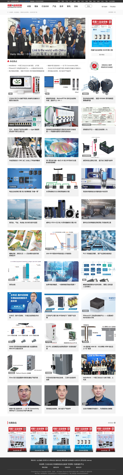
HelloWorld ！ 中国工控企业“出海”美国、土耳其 (24, 65)
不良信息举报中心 (62, 473)
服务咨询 (56, 467)
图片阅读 (101, 54)
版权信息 (58, 460)
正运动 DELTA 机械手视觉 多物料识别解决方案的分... (65, 68)
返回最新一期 (112, 12)
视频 (90, 1)
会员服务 (40, 460)
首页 (59, 1)
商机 (79, 1)
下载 (106, 1)
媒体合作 (78, 467)
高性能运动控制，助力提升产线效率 (59, 71)
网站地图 (64, 460)
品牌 (75, 1)
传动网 (11, 12)
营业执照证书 (52, 473)
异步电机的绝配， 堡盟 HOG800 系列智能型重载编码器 (26, 71)
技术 (82, 1)
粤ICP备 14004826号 (41, 473)
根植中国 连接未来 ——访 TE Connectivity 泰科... (63, 65)
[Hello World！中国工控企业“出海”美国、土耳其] (46, 38)
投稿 (88, 6)
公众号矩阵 (112, 1)
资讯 (63, 1)
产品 (67, 1)
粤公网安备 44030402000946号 (78, 473)
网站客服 (44, 467)
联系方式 (46, 460)
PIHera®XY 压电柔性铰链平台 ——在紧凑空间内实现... (26, 68)
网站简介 (33, 460)
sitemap (89, 460)
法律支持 (77, 460)
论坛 (102, 1)
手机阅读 (113, 6)
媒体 (98, 1)
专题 (86, 1)
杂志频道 (16, 12)
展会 (94, 1)
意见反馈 (83, 460)
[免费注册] (27, 1)
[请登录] (22, 1)
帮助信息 (52, 460)
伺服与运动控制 (24, 12)
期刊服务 (104, 7)
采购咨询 (67, 467)
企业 (71, 1)
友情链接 (71, 460)
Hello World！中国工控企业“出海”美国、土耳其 (37, 54)
